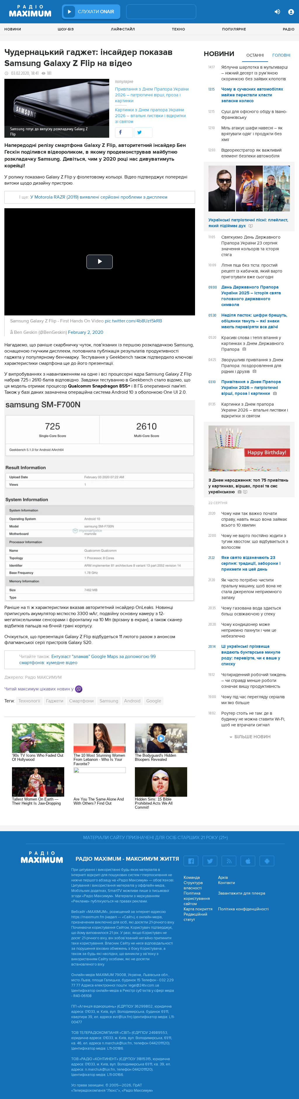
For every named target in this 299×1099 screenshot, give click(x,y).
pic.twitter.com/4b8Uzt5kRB (133, 321)
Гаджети (54, 701)
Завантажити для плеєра (241, 893)
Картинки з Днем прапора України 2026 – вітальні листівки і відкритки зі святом (150, 115)
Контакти (226, 882)
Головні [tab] (281, 55)
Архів (223, 877)
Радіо (289, 29)
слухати (96, 12)
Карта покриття (198, 909)
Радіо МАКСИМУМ (43, 677)
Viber (78, 689)
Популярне (234, 29)
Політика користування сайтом (197, 898)
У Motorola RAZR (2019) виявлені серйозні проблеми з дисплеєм (98, 197)
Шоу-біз (66, 29)
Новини (12, 29)
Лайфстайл (123, 29)
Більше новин (252, 737)
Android (132, 701)
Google (153, 701)
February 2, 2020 (85, 332)
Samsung (109, 701)
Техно (178, 29)
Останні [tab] (255, 55)
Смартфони (81, 701)
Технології (29, 701)
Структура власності (193, 885)
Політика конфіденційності (243, 909)
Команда (192, 877)
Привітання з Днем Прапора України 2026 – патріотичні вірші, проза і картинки (152, 94)
